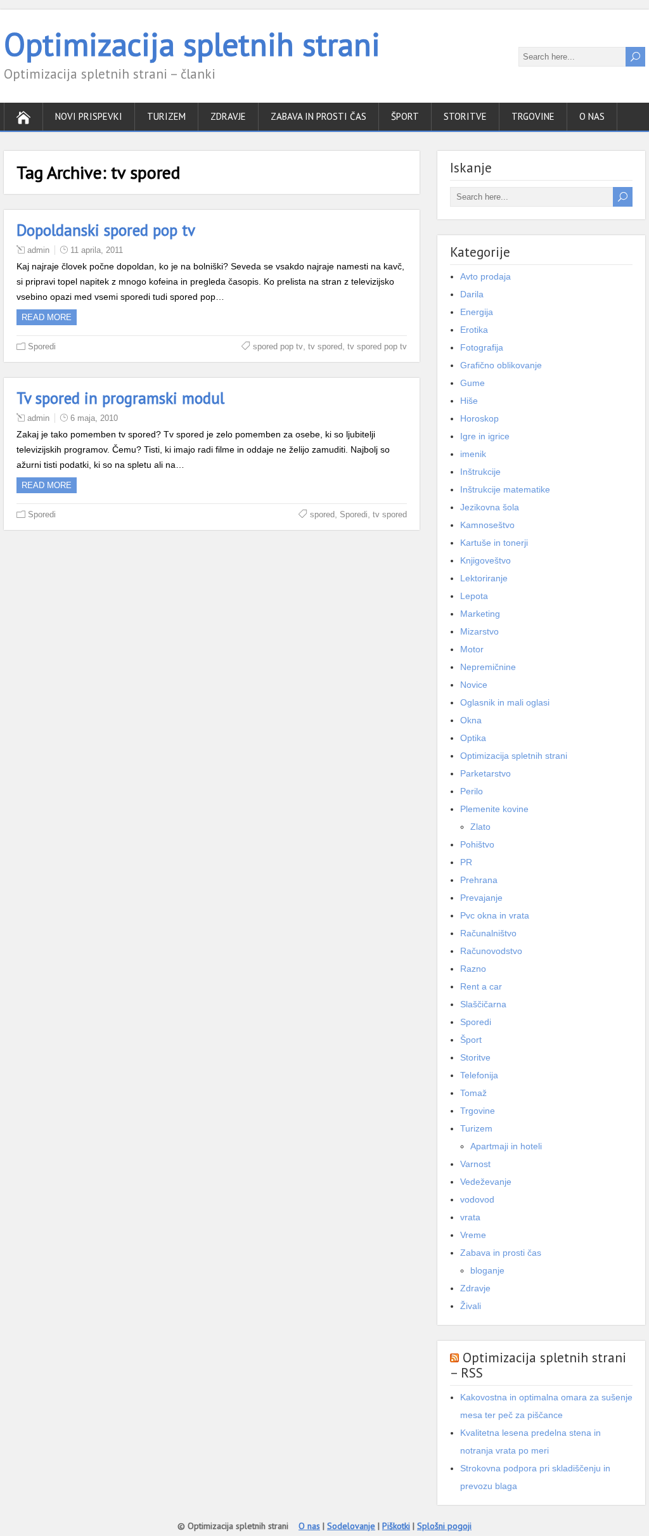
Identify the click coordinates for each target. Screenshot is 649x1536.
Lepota (474, 596)
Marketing (480, 614)
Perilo (471, 791)
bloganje (487, 1270)
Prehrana (479, 880)
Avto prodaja (485, 276)
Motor (472, 649)
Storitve (465, 116)
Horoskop (479, 418)
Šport (405, 116)
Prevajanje (481, 898)
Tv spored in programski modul (120, 398)
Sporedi (42, 346)
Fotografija (481, 347)
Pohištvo (477, 844)
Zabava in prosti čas (318, 116)
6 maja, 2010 (94, 418)
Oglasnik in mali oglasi (504, 702)
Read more (47, 317)
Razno (473, 969)
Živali (470, 1306)
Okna (471, 720)
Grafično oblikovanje (501, 365)
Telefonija (479, 1075)
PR (466, 862)
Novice (473, 685)
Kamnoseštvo (487, 525)
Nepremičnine (488, 667)
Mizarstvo (479, 631)
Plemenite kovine (494, 809)
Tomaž (473, 1093)
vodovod (477, 1199)
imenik (473, 454)
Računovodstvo (491, 951)
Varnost (475, 1164)
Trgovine (533, 116)
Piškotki (396, 1526)
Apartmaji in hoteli (506, 1146)
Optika (473, 738)
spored (322, 514)
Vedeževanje (485, 1182)
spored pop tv (278, 346)
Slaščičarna (483, 1004)
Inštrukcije (480, 472)
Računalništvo (488, 933)
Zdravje (228, 116)
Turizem (166, 116)
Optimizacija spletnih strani (192, 44)
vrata (470, 1217)
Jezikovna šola (489, 507)
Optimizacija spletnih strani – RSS (538, 1365)
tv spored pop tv (377, 346)
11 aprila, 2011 (96, 250)
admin (38, 250)
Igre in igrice (485, 436)
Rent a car (481, 986)
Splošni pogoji (444, 1526)
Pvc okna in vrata (494, 915)
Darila (472, 294)
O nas (592, 116)
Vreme (473, 1235)
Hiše (469, 401)
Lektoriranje (484, 578)
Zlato (480, 827)
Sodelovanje (351, 1526)
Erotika (474, 330)
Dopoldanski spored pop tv (105, 230)
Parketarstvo (485, 773)
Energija (476, 312)
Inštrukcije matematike (505, 489)
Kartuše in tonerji (494, 543)
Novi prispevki (88, 116)
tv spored (325, 346)
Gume (472, 383)
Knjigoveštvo (485, 560)
